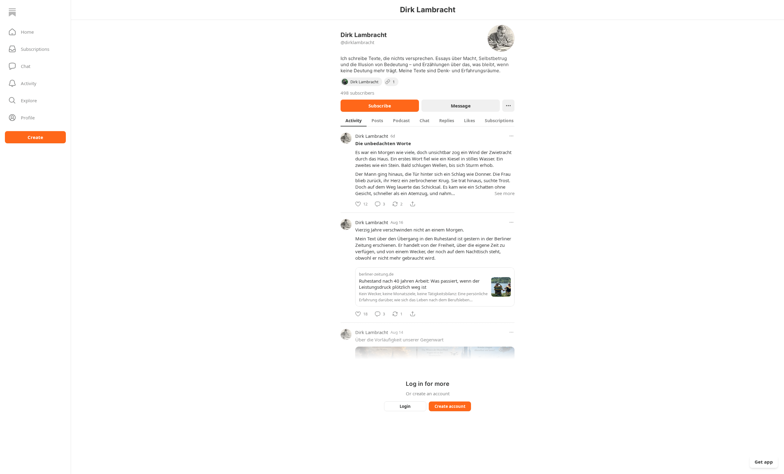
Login (405, 406)
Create (35, 137)
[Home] (12, 12)
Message (461, 106)
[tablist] (434, 120)
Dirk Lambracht (371, 136)
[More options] (511, 136)
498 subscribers (357, 93)
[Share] (412, 204)
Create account (450, 406)
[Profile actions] (508, 106)
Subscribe (379, 106)
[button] (35, 31)
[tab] (354, 120)
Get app (764, 462)
